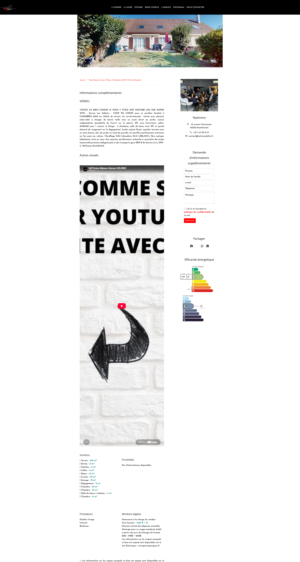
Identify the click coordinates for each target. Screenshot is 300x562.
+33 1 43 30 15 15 (201, 133)
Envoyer (190, 220)
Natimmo (199, 117)
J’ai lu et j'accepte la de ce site (199, 212)
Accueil (82, 80)
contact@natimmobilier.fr (201, 136)
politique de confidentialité (197, 212)
